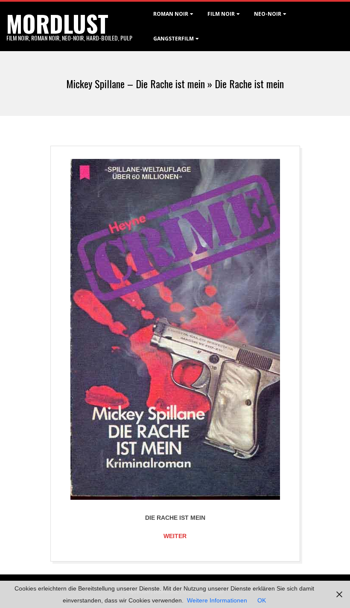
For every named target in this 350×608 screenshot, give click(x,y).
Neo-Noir (267, 13)
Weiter (175, 536)
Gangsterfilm (173, 38)
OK (261, 600)
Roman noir (170, 13)
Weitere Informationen (217, 600)
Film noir (221, 13)
